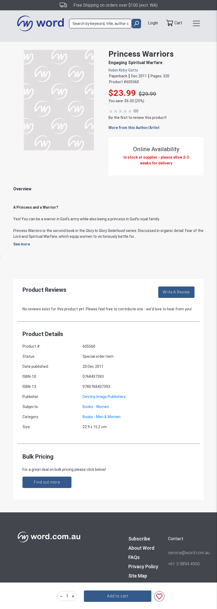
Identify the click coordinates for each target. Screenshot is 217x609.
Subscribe (139, 538)
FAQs (134, 557)
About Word (141, 548)
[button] (60, 596)
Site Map (137, 576)
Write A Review (176, 292)
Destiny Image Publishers (104, 397)
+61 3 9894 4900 (184, 563)
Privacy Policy (143, 566)
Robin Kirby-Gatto (123, 70)
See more (21, 244)
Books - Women (96, 407)
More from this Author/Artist (134, 128)
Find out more (47, 482)
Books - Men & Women (101, 417)
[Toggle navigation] (196, 23)
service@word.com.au (184, 552)
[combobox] (100, 23)
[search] (136, 23)
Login (153, 22)
